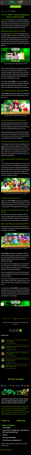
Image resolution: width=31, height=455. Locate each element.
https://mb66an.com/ (18, 408)
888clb (26, 408)
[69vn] (15, 3)
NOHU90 (19, 410)
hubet (10, 406)
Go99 (16, 412)
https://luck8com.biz (6, 450)
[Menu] (2, 2)
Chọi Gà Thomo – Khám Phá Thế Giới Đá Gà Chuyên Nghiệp (17, 340)
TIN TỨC (7, 11)
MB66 (7, 414)
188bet (23, 406)
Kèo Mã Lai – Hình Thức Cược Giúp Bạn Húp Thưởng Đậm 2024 (17, 347)
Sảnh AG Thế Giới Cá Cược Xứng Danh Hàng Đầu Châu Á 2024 (17, 359)
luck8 (13, 412)
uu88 (27, 406)
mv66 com (9, 408)
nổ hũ (5, 412)
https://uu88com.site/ (7, 410)
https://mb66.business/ (16, 414)
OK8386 (27, 412)
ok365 (19, 406)
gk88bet (24, 410)
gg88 (2, 412)
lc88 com (3, 408)
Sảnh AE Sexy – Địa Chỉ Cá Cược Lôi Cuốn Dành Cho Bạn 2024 (17, 366)
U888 (4, 406)
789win (15, 406)
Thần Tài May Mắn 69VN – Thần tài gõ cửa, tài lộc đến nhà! (17, 353)
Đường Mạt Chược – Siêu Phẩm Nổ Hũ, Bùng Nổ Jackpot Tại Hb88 (15, 319)
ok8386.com (21, 412)
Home (2, 11)
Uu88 (15, 410)
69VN (7, 406)
